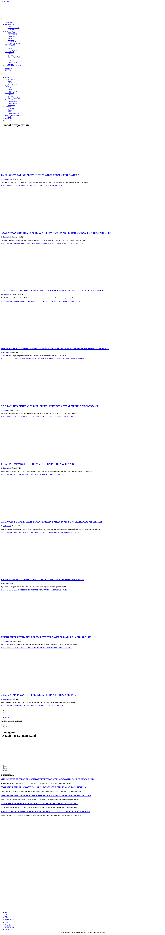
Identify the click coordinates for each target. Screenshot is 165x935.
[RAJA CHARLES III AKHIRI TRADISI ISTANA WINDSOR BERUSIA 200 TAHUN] (39, 575)
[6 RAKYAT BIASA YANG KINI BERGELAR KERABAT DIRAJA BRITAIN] (39, 691)
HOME (7, 77)
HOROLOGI (9, 31)
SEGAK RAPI (9, 52)
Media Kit (8, 926)
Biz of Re (7, 924)
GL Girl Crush (12, 50)
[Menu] (1, 19)
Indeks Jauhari (12, 35)
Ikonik (10, 26)
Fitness (10, 53)
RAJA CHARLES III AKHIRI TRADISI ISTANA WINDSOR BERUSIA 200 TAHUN (42, 579)
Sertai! (5, 770)
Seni (9, 112)
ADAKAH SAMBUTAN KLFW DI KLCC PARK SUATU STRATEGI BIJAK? (39, 803)
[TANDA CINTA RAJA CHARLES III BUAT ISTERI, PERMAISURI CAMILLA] (39, 171)
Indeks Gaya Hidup (14, 28)
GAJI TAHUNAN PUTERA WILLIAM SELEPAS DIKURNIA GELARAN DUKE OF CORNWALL (50, 406)
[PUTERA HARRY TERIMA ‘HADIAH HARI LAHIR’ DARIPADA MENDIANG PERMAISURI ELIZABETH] (39, 344)
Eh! (6, 914)
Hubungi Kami (9, 927)
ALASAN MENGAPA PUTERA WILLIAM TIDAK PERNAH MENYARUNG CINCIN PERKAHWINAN (53, 290)
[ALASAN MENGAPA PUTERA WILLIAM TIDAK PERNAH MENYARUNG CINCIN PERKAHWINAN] (39, 286)
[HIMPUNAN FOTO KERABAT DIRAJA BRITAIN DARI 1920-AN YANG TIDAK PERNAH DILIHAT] (39, 518)
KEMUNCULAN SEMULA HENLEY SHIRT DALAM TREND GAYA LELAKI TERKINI (45, 811)
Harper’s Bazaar (9, 919)
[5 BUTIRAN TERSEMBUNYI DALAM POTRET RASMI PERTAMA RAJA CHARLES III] (39, 633)
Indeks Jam (11, 36)
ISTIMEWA (8, 23)
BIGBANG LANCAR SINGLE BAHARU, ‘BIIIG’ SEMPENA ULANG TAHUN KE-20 (43, 787)
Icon (6, 916)
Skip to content (5, 1)
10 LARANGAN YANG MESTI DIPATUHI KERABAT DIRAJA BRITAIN (37, 464)
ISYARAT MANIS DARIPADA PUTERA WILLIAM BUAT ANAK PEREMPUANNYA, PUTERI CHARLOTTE (56, 233)
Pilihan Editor (12, 33)
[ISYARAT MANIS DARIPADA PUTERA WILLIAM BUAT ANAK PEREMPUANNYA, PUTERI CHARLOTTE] (39, 229)
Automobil (11, 29)
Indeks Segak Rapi (14, 57)
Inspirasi (10, 64)
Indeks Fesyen (12, 62)
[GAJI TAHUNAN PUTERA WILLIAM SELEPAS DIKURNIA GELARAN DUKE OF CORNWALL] (39, 402)
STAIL (7, 58)
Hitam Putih (12, 41)
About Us (8, 922)
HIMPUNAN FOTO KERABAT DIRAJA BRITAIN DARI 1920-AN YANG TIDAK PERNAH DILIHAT (51, 522)
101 (9, 47)
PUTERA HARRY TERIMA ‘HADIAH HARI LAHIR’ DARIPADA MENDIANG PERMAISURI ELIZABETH (55, 348)
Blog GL (11, 40)
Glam (6, 912)
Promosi (7, 929)
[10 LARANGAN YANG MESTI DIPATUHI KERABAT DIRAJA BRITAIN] (39, 460)
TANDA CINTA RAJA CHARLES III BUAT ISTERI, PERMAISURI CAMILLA (40, 175)
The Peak (7, 917)
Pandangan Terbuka (14, 43)
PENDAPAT (9, 38)
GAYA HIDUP (9, 24)
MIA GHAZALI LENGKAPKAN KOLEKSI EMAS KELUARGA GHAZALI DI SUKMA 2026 (47, 779)
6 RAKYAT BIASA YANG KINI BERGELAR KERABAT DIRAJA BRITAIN (38, 695)
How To (10, 60)
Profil (10, 48)
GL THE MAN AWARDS (13, 65)
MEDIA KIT (9, 70)
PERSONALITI (10, 45)
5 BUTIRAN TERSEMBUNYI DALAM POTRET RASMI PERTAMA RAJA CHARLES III (46, 637)
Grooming (11, 55)
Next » (7, 717)
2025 (9, 67)
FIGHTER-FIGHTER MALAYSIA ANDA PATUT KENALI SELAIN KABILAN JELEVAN (46, 795)
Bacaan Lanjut (33, 185)
